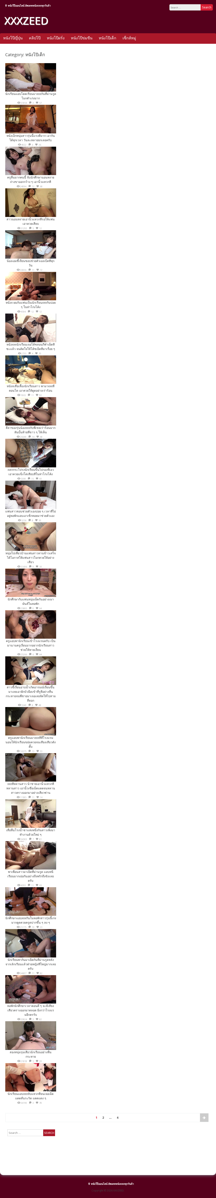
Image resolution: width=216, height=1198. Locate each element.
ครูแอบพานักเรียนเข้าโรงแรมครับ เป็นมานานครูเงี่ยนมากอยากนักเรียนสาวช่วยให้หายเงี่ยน (30, 645)
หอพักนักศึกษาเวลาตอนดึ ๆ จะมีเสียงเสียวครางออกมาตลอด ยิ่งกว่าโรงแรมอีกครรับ (30, 1010)
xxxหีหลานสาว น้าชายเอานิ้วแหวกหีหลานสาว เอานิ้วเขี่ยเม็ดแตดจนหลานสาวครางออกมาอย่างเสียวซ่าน (30, 788)
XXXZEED (26, 20)
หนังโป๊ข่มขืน (81, 37)
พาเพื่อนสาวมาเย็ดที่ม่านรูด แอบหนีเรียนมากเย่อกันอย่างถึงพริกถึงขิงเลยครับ (30, 876)
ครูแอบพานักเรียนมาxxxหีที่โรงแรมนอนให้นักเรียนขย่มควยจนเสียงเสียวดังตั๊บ (30, 742)
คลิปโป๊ (34, 37)
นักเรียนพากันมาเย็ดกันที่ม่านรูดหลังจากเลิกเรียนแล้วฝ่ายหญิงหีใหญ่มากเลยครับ (30, 964)
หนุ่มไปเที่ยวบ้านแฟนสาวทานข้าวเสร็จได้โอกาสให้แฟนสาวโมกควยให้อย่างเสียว (30, 557)
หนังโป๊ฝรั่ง (56, 37)
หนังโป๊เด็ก (107, 37)
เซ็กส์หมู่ (129, 37)
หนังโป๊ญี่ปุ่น (13, 37)
